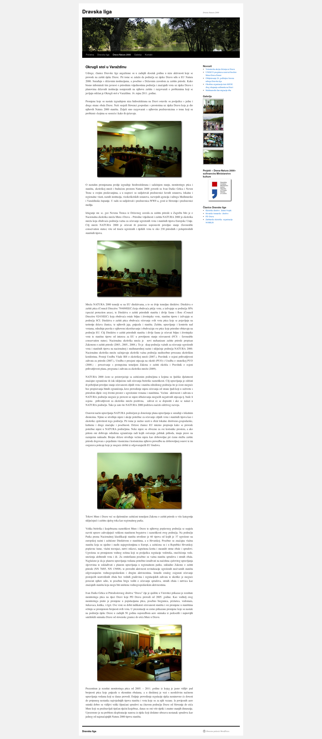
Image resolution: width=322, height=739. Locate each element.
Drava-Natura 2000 (122, 54)
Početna (90, 54)
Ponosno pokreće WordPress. (218, 731)
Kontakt (148, 54)
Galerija (138, 54)
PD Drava (210, 216)
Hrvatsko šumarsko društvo (217, 213)
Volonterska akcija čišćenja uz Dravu (220, 69)
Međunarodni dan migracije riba (218, 90)
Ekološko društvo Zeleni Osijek (218, 210)
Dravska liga (97, 11)
